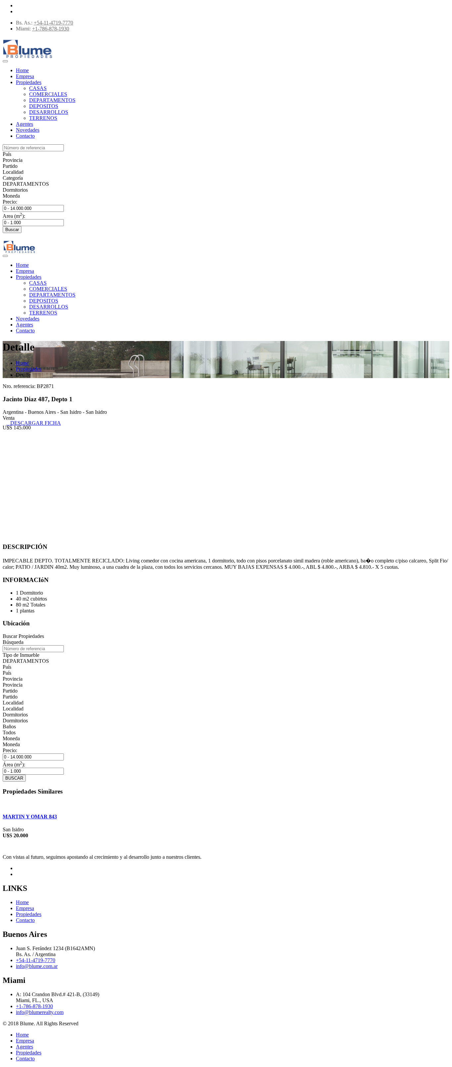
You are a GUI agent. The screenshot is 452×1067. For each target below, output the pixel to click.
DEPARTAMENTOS (52, 100)
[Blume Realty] (19, 253)
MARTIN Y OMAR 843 (30, 816)
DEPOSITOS (43, 106)
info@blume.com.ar (37, 966)
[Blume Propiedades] (27, 58)
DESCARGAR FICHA (33, 423)
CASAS (38, 88)
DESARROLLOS (48, 112)
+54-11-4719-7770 (53, 22)
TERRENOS (43, 118)
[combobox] (7, 154)
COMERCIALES (48, 94)
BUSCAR (14, 778)
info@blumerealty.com (40, 1012)
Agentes (24, 124)
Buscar (12, 229)
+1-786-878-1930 (50, 28)
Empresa (25, 76)
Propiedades (28, 82)
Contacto (25, 136)
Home (22, 70)
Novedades (27, 130)
